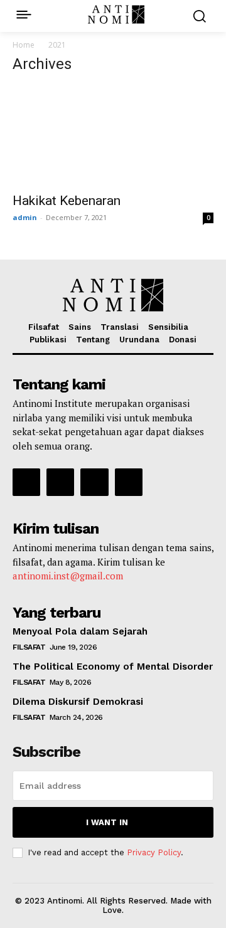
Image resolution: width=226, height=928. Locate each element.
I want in (107, 822)
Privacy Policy (154, 852)
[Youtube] (129, 482)
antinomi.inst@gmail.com (68, 575)
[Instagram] (60, 482)
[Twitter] (94, 482)
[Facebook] (26, 482)
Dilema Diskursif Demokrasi (78, 701)
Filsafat (29, 647)
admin (25, 217)
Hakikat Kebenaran (67, 200)
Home (24, 45)
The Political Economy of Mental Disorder (113, 666)
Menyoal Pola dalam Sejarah (80, 631)
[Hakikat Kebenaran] (113, 135)
